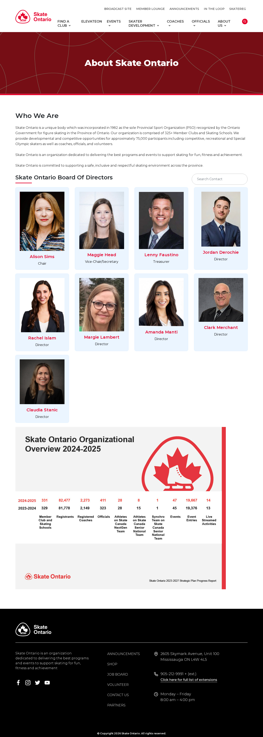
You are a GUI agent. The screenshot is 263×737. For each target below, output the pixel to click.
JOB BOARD (117, 674)
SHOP (112, 664)
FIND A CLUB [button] (63, 24)
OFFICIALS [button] (201, 21)
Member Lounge (150, 9)
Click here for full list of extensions (188, 680)
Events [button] (114, 21)
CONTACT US (118, 695)
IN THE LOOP (214, 9)
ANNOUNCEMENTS (184, 9)
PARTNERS (116, 705)
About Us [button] (224, 24)
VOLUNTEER (118, 685)
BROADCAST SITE (118, 9)
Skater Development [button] (142, 24)
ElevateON (91, 21)
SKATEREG (237, 9)
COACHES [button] (175, 21)
